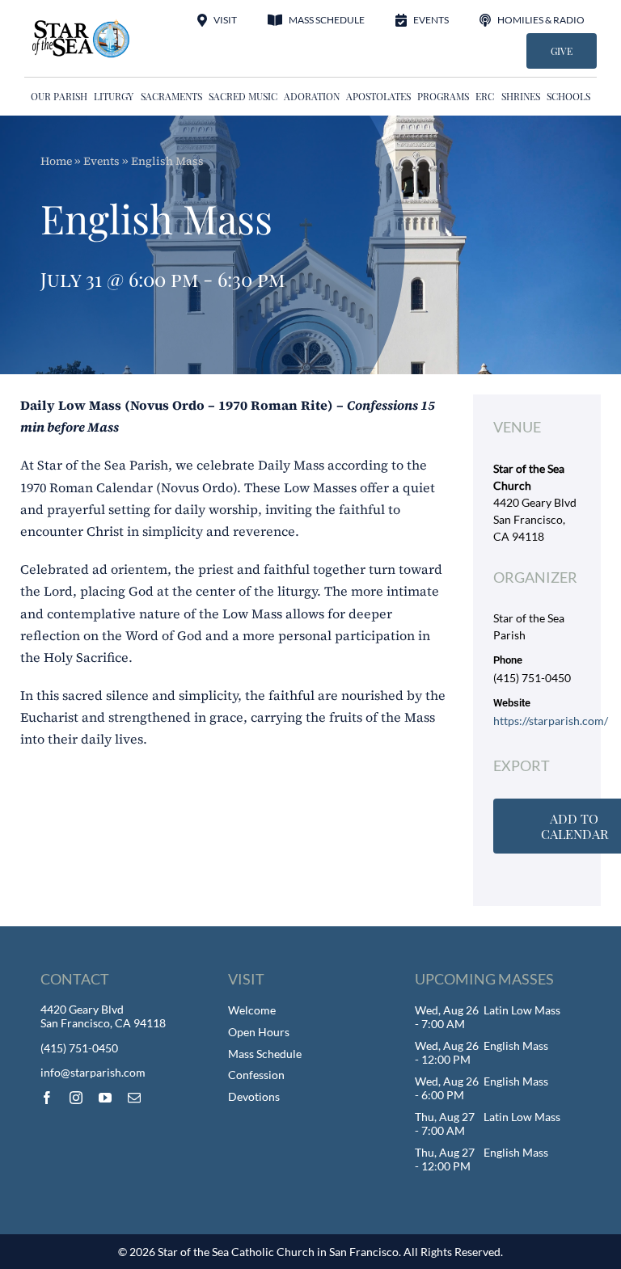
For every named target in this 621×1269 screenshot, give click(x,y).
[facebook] (46, 1097)
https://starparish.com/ (550, 720)
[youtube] (105, 1097)
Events (101, 161)
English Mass (516, 1045)
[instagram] (76, 1097)
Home (56, 161)
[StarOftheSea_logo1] (81, 25)
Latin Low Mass (522, 1010)
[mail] (134, 1097)
